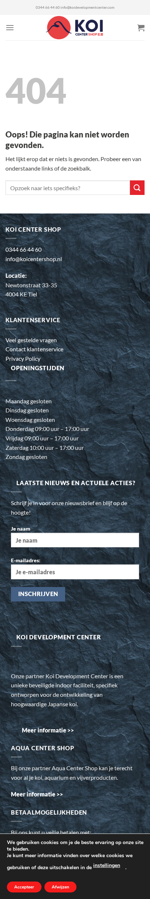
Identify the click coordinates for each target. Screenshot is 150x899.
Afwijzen (60, 887)
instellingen (106, 865)
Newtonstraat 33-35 (31, 284)
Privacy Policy (22, 358)
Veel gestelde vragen (31, 339)
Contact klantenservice (34, 348)
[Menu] (9, 27)
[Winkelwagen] (141, 28)
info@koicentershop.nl (33, 258)
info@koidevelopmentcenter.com (87, 7)
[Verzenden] (137, 187)
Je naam (20, 529)
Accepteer (24, 887)
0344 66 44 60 (48, 7)
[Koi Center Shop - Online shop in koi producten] (75, 28)
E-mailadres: (25, 560)
